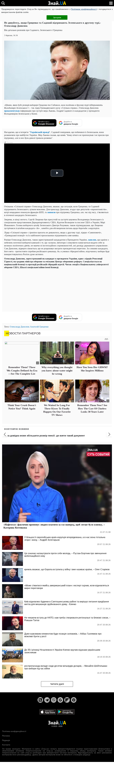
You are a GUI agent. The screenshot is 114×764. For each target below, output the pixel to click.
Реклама (6, 736)
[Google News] (60, 700)
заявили (51, 212)
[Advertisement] (57, 290)
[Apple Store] (48, 711)
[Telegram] (47, 700)
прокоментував (12, 110)
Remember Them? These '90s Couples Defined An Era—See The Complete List (21, 370)
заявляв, (92, 239)
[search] (3, 3)
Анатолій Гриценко (39, 326)
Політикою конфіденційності (84, 9)
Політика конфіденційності (14, 731)
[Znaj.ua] (57, 3)
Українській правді (39, 132)
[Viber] (53, 700)
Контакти (6, 745)
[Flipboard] (67, 700)
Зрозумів (57, 17)
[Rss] (40, 700)
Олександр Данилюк (19, 326)
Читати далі (57, 684)
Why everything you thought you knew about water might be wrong (57, 370)
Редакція (6, 740)
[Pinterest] (73, 700)
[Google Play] (66, 711)
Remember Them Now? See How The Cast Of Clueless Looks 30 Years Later (92, 408)
